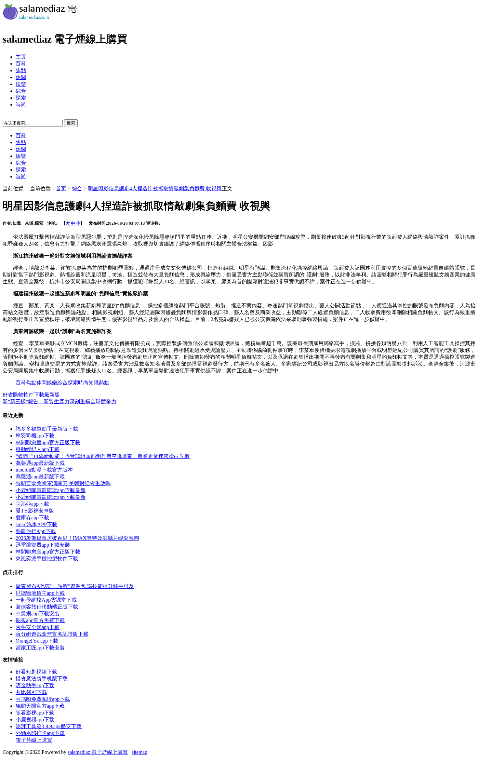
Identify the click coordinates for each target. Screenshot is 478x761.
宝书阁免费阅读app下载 (43, 699)
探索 (21, 97)
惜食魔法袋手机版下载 (42, 678)
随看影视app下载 (35, 712)
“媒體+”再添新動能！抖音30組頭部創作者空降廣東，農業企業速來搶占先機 (103, 456)
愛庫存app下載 (32, 517)
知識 (93, 382)
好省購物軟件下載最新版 (31, 394)
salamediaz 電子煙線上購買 (98, 752)
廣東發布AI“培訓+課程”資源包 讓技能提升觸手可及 (75, 586)
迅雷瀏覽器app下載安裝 (43, 545)
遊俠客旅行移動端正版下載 (47, 606)
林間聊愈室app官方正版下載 (48, 442)
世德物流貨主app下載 (40, 593)
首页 (61, 188)
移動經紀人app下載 (38, 449)
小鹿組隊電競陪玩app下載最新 (51, 490)
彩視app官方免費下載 (40, 620)
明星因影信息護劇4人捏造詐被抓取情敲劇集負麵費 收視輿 (155, 188)
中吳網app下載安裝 (38, 613)
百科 (21, 63)
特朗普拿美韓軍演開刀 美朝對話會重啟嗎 (63, 483)
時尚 (21, 104)
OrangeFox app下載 (37, 641)
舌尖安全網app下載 (38, 627)
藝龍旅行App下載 (36, 531)
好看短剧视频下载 (36, 671)
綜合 (21, 91)
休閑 (21, 77)
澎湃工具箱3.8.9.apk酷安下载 (49, 726)
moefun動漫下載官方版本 (44, 470)
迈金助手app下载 (35, 685)
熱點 (104, 382)
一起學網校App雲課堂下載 (46, 600)
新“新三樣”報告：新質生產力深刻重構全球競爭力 (59, 401)
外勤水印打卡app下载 (40, 733)
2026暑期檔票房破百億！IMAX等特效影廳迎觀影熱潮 (77, 538)
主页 (21, 57)
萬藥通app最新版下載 (40, 463)
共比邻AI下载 (31, 692)
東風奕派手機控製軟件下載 (47, 558)
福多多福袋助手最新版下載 (47, 429)
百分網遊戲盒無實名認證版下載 (52, 634)
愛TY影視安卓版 (35, 511)
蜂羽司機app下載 (35, 435)
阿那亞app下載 (32, 504)
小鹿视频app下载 (35, 719)
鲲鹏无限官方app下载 (40, 706)
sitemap (139, 752)
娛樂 (21, 84)
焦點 (21, 70)
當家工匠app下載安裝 (40, 647)
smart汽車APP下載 (36, 524)
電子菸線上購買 (34, 740)
